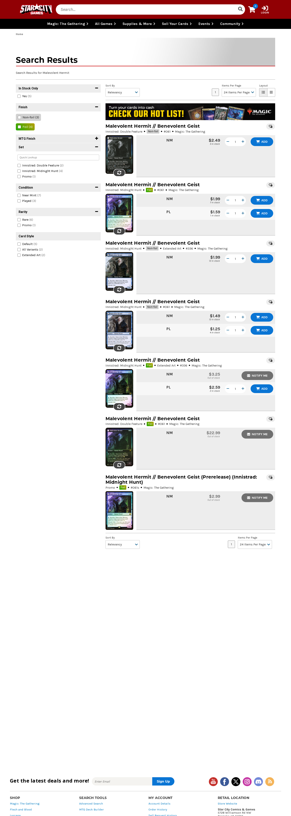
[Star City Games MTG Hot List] (190, 111)
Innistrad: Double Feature (124, 131)
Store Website (227, 803)
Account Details (159, 803)
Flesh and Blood (21, 809)
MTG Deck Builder (91, 809)
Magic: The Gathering (25, 803)
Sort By (110, 85)
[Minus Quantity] (228, 141)
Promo (110, 487)
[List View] (263, 92)
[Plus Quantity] (243, 141)
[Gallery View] (271, 92)
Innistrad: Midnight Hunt (124, 190)
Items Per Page (231, 85)
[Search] (240, 9)
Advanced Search (91, 803)
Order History (157, 809)
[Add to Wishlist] (270, 126)
